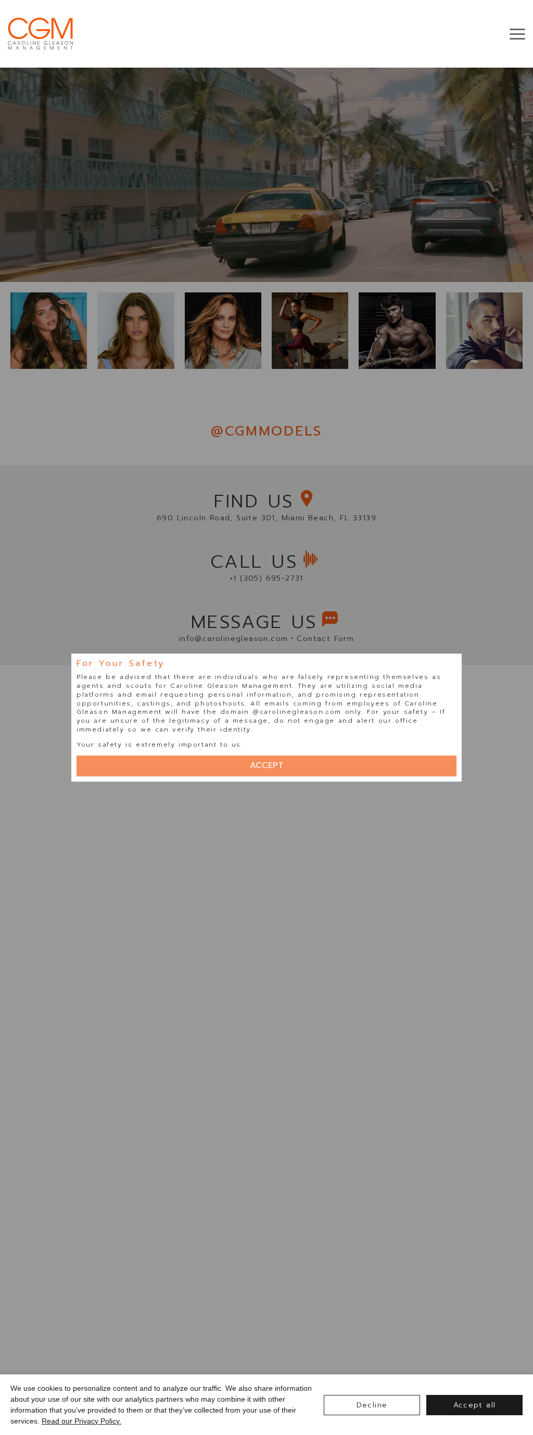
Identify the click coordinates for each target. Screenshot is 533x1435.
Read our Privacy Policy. (81, 1421)
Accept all (474, 1405)
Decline (372, 1405)
